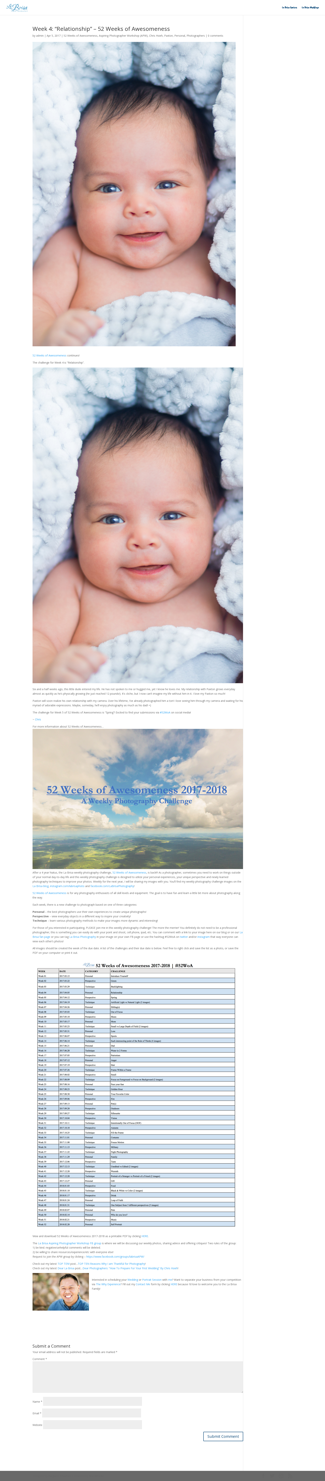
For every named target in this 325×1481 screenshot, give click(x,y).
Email (37, 1413)
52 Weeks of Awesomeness (80, 35)
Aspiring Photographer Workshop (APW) (123, 35)
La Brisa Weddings (310, 7)
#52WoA (165, 712)
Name (37, 1401)
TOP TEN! (64, 1263)
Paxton (168, 35)
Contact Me (143, 1284)
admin (40, 35)
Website (37, 1425)
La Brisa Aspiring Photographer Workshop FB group (69, 1243)
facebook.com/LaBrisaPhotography (112, 886)
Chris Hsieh (156, 35)
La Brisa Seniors (289, 7)
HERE (144, 1236)
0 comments (215, 35)
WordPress (96, 1476)
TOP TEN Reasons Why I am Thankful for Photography (111, 1263)
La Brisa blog (41, 886)
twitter (184, 937)
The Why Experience (108, 1284)
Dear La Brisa (66, 1268)
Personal (179, 35)
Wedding (133, 1279)
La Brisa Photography (82, 937)
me (170, 1279)
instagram (203, 937)
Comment (40, 1359)
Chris (38, 719)
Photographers (196, 35)
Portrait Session (152, 1279)
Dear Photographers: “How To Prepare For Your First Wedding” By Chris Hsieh (130, 1268)
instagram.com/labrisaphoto (67, 886)
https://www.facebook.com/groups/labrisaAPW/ (115, 1256)
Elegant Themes (59, 1476)
